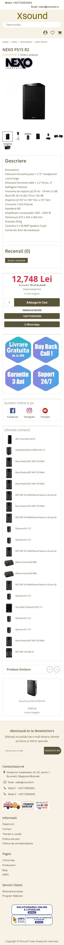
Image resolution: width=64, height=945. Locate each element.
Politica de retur (11, 839)
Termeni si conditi (11, 834)
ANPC (5, 874)
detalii (42, 285)
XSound (24, 941)
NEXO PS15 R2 (41, 42)
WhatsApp (33, 324)
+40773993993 (22, 2)
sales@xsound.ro (49, 6)
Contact (6, 829)
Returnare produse (12, 891)
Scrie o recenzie (29, 54)
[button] (32, 909)
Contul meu (8, 860)
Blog (4, 870)
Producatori (8, 865)
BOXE (14, 42)
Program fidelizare (12, 895)
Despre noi (8, 824)
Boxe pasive (26, 42)
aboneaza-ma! (52, 750)
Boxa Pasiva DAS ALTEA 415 (32, 701)
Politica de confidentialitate (17, 843)
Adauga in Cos (36, 302)
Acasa (5, 42)
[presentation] (50, 669)
